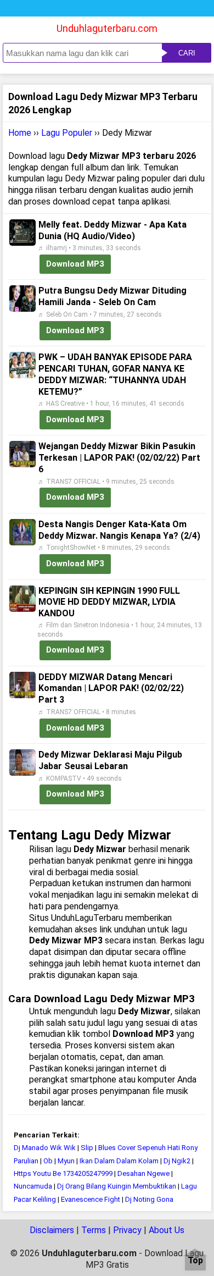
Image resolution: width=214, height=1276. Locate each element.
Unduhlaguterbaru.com (107, 28)
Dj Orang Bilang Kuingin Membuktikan (116, 1186)
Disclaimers (52, 1230)
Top (195, 1261)
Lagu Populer (66, 133)
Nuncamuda (33, 1186)
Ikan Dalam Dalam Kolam (119, 1161)
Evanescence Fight (90, 1199)
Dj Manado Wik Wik (45, 1148)
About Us (166, 1230)
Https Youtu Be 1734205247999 (63, 1173)
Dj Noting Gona (149, 1199)
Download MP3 (75, 264)
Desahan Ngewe (143, 1173)
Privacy (127, 1230)
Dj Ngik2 (177, 1161)
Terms (93, 1230)
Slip (87, 1148)
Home (19, 133)
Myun (66, 1161)
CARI (186, 53)
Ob (48, 1161)
